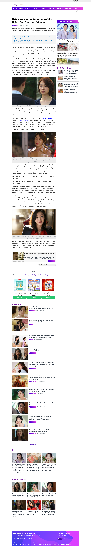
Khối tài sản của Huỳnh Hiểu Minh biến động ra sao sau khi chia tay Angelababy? (68, 41)
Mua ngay (19, 297)
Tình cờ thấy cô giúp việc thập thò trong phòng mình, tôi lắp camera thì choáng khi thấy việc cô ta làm (41, 336)
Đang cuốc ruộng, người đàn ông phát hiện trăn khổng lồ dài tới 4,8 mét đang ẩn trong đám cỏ (62, 55)
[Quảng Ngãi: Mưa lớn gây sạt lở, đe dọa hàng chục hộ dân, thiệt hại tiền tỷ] (73, 62)
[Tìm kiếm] (76, 11)
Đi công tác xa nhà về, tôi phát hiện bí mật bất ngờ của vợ (42, 403)
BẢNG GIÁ (60, 538)
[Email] (78, 1)
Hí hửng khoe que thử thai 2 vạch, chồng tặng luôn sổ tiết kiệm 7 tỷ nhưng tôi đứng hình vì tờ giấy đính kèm (48, 514)
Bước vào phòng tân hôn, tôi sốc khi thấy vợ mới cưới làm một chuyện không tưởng (41, 321)
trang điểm (31, 204)
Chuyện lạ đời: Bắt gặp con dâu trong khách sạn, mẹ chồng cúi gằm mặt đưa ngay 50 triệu (33, 37)
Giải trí (35, 8)
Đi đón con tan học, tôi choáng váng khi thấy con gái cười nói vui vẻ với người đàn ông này (41, 430)
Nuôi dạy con (68, 8)
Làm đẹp (44, 8)
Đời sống (27, 8)
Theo (46, 264)
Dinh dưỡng (60, 8)
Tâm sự (31, 324)
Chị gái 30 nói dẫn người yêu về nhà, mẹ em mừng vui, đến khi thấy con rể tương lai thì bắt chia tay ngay (42, 307)
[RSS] (76, 1)
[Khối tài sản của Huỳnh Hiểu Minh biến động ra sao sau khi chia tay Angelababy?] (68, 31)
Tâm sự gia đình (16, 25)
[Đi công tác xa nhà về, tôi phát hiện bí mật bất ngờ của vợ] (20, 408)
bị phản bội (32, 274)
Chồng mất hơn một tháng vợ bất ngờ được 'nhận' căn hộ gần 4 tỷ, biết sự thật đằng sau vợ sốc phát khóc (39, 254)
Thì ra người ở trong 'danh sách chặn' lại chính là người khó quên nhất (33, 513)
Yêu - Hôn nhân (19, 8)
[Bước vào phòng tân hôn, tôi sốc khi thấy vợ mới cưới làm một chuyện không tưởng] (20, 325)
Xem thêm (52, 261)
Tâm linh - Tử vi (32, 368)
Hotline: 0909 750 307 (31, 0)
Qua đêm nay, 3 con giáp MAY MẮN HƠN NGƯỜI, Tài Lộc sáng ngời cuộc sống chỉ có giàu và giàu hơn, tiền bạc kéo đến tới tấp (42, 377)
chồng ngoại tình (47, 118)
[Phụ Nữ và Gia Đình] (18, 4)
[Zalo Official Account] (71, 0)
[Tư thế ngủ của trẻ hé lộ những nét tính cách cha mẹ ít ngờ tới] (73, 47)
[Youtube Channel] (74, 1)
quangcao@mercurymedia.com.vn (68, 537)
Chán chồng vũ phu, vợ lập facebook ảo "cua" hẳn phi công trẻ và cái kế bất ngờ (41, 350)
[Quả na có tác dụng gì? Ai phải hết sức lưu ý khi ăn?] (62, 62)
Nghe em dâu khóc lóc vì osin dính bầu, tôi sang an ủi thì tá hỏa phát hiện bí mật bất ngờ (41, 390)
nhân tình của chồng (23, 120)
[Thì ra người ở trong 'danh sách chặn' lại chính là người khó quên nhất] (34, 505)
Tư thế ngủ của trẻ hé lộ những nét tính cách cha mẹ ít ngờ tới (73, 54)
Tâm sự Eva (32, 310)
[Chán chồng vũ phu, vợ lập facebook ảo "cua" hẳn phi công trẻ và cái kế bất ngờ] (20, 354)
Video (76, 8)
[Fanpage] (69, 1)
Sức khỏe (51, 8)
